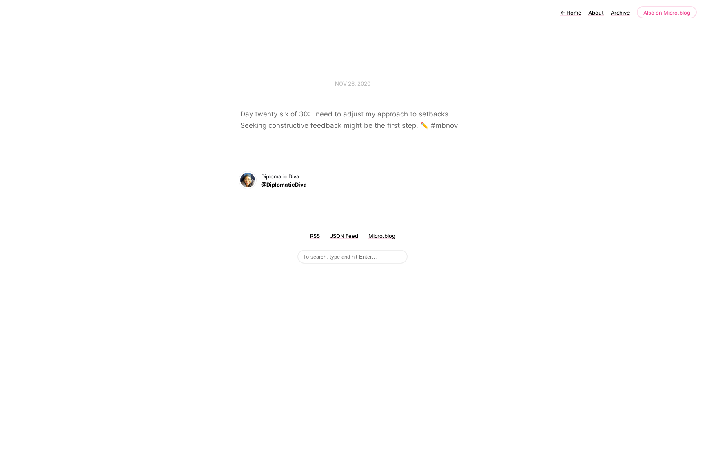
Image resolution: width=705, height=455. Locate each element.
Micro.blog (381, 236)
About (596, 12)
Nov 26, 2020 (352, 83)
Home (570, 12)
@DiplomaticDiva (284, 184)
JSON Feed (344, 236)
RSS (315, 236)
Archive (620, 12)
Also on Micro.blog (666, 12)
